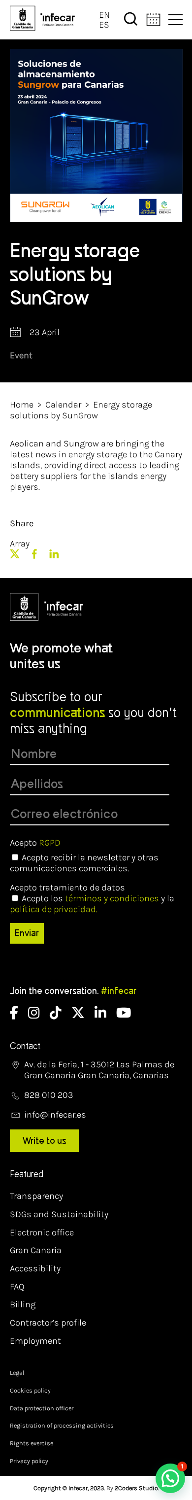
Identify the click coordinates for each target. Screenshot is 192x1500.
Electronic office (42, 1232)
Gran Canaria (36, 1250)
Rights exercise (31, 1443)
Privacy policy (29, 1461)
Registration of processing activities (62, 1425)
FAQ (17, 1286)
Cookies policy (30, 1390)
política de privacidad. (53, 909)
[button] (170, 1478)
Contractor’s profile (48, 1322)
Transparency (36, 1196)
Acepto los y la (92, 904)
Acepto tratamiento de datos (67, 887)
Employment (35, 1340)
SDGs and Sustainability (59, 1214)
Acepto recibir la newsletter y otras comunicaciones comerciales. (84, 863)
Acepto (35, 842)
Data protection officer (41, 1408)
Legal (17, 1372)
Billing (22, 1304)
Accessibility (35, 1268)
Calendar (63, 404)
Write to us (44, 1140)
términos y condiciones (112, 898)
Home (21, 404)
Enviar (27, 933)
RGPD (50, 842)
